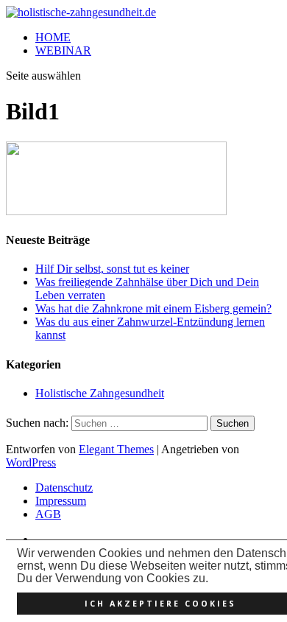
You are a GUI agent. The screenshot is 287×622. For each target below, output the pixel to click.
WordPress (31, 462)
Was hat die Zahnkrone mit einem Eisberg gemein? (153, 308)
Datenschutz (64, 487)
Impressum (60, 501)
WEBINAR (63, 50)
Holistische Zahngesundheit (99, 393)
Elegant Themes (116, 449)
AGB (48, 514)
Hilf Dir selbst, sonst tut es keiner (112, 268)
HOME (53, 37)
